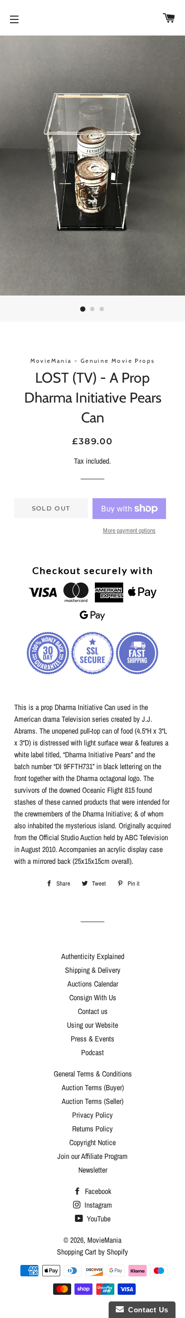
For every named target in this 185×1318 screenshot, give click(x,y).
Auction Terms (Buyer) (93, 1087)
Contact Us (146, 1310)
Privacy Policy (92, 1115)
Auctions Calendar (92, 983)
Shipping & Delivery (92, 970)
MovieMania (104, 1240)
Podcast (92, 1052)
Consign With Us (92, 997)
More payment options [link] (129, 530)
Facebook (97, 1191)
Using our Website (92, 1025)
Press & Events (92, 1038)
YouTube (98, 1218)
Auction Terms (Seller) (92, 1101)
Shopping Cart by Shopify (92, 1251)
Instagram (97, 1205)
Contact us (93, 1011)
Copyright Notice (92, 1142)
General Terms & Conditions (93, 1073)
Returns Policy (92, 1128)
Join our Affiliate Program (92, 1156)
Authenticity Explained (92, 956)
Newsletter (92, 1170)
